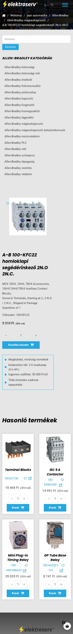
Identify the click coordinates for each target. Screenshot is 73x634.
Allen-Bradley (60, 15)
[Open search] (52, 5)
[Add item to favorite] (7, 203)
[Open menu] (65, 5)
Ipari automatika (37, 15)
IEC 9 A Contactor (55, 472)
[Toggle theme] (45, 5)
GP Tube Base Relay (55, 557)
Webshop (16, 15)
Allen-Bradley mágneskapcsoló (26, 20)
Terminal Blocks (18, 470)
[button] (18, 508)
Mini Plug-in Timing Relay (18, 557)
